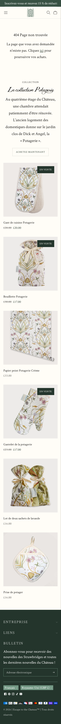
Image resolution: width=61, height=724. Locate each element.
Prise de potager (13, 592)
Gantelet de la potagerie (17, 444)
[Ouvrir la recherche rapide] (48, 12)
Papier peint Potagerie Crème (21, 370)
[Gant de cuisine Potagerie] (30, 190)
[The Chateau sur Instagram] (13, 694)
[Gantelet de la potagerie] (30, 411)
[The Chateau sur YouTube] (21, 694)
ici (42, 50)
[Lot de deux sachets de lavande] (30, 485)
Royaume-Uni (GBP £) (35, 688)
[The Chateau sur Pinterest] (9, 694)
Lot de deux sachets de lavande (21, 518)
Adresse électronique (18, 669)
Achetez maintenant (30, 151)
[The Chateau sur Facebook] (5, 694)
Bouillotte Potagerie (15, 296)
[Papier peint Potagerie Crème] (30, 338)
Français (10, 688)
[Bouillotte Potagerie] (30, 264)
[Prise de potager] (30, 559)
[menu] (5, 12)
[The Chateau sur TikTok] (17, 694)
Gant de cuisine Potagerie (18, 222)
